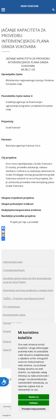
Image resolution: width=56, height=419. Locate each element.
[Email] (28, 231)
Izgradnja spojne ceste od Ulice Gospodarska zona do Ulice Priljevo (27, 280)
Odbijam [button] (33, 403)
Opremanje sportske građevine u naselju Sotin (28, 290)
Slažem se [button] (34, 397)
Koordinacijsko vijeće (14, 314)
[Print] (28, 235)
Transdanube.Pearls (14, 270)
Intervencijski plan (13, 262)
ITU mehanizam (11, 306)
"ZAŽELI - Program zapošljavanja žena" (24, 298)
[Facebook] (28, 228)
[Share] (28, 239)
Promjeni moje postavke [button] (34, 409)
